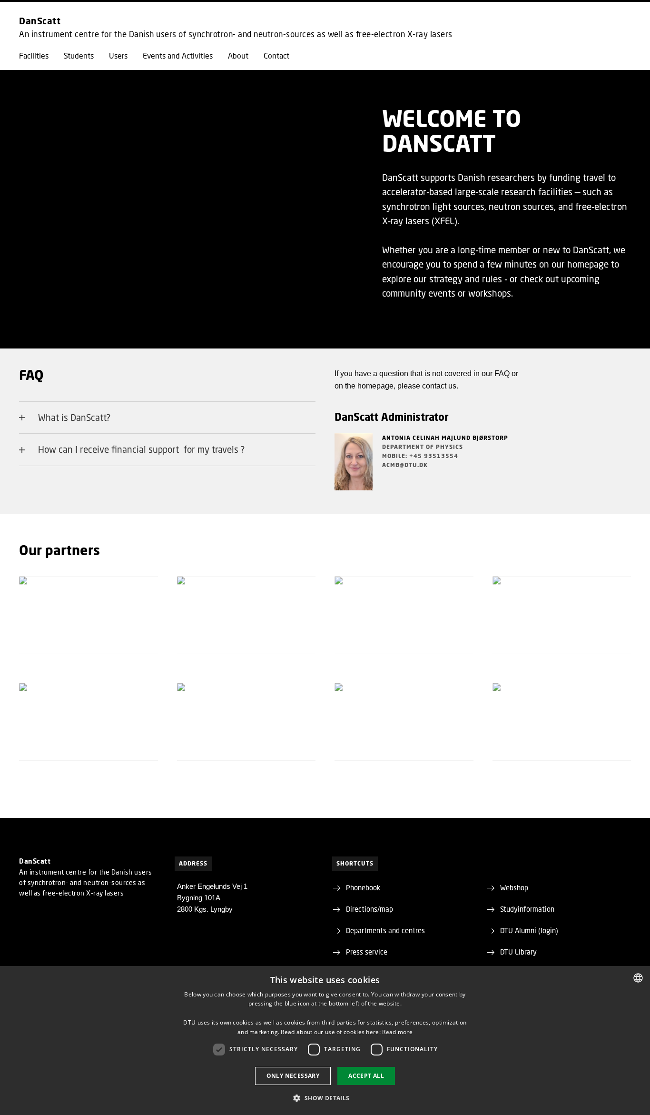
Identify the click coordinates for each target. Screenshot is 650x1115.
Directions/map (369, 909)
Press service (366, 951)
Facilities (34, 56)
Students (79, 56)
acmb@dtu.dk (405, 464)
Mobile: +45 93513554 (420, 455)
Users (118, 56)
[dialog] (325, 1040)
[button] (324, 1098)
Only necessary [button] (293, 1076)
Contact (276, 56)
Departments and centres (385, 930)
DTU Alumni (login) (529, 930)
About (238, 56)
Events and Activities (178, 56)
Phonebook (363, 887)
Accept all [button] (366, 1076)
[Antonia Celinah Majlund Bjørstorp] (354, 461)
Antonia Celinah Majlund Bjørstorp (445, 437)
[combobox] (638, 978)
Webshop (514, 887)
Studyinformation (527, 909)
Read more (397, 1032)
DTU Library (518, 951)
